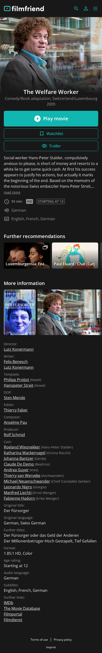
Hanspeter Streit (18, 385)
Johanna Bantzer (18, 458)
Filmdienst (13, 619)
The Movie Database (22, 608)
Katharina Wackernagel (24, 452)
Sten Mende (14, 397)
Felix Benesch (16, 361)
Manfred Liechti (18, 492)
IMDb (8, 602)
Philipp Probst (16, 379)
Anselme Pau (15, 422)
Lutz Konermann (19, 349)
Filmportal (13, 614)
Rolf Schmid (14, 434)
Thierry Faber (16, 410)
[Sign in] (86, 8)
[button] (95, 8)
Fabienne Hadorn (19, 498)
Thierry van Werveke (22, 475)
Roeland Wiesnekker (22, 447)
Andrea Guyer (16, 469)
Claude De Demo (19, 464)
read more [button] (12, 192)
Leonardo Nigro (18, 487)
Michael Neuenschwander (27, 481)
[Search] (76, 8)
